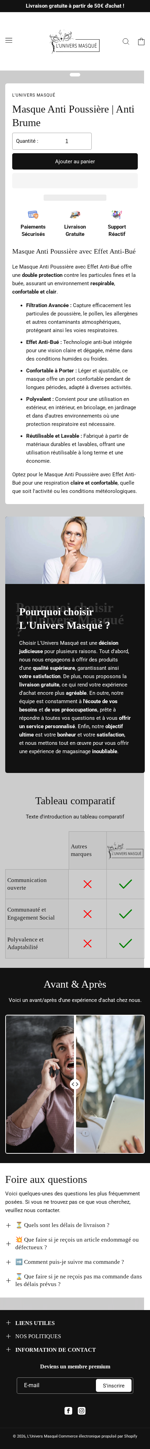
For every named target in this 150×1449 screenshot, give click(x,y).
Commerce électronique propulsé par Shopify (98, 1436)
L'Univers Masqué (42, 1436)
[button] (75, 181)
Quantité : (27, 141)
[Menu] (8, 40)
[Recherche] (126, 41)
